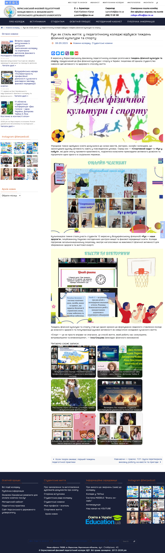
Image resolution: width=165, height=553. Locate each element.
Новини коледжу (13, 28)
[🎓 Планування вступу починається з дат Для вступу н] (32, 174)
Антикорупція (93, 504)
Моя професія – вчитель (56, 505)
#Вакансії (94, 2)
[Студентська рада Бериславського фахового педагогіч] (6, 174)
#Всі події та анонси (77, 2)
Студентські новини (102, 43)
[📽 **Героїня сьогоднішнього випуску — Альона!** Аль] (19, 161)
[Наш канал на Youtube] (7, 3)
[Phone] (17, 3)
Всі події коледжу (11, 487)
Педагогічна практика (13, 505)
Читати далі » (9, 65)
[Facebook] (10, 3)
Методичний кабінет (12, 502)
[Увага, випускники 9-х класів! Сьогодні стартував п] (32, 148)
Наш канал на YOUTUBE (98, 508)
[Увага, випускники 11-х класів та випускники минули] (19, 148)
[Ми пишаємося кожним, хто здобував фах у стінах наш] (32, 161)
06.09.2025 (61, 43)
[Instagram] (13, 3)
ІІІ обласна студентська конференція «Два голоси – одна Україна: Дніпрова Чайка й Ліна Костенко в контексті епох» (17, 109)
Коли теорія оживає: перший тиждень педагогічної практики (73, 460)
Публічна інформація (13, 491)
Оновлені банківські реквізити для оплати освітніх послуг (20, 496)
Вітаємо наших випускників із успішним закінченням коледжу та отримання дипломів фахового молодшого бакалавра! (19, 48)
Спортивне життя (53, 509)
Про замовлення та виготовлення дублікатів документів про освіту (61, 488)
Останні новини (10, 34)
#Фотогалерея (133, 2)
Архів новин (51, 514)
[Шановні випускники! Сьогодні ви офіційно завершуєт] (6, 161)
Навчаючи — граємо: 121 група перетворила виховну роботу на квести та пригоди (138, 460)
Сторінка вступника (54, 494)
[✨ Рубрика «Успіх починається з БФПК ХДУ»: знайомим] (19, 174)
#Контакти (148, 2)
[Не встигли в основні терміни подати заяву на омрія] (6, 148)
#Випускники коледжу (113, 2)
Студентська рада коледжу (58, 498)
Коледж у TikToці (95, 494)
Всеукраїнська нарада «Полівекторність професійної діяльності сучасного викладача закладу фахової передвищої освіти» (19, 78)
